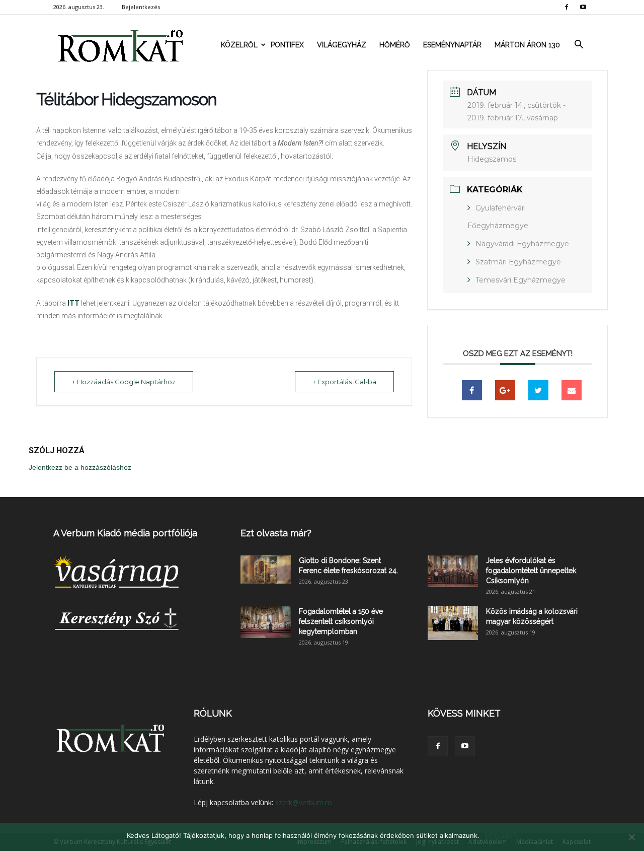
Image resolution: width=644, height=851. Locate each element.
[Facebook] (566, 7)
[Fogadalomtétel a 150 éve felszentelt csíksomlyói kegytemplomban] (265, 622)
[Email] (571, 390)
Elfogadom (501, 835)
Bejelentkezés (141, 7)
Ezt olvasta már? (275, 533)
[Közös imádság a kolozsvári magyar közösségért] (453, 623)
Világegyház (341, 45)
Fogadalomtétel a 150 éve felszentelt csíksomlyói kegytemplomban (341, 621)
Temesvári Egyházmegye (520, 280)
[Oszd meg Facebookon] (472, 390)
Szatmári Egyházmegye (518, 261)
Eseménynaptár (452, 45)
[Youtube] (583, 7)
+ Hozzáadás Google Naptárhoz (124, 382)
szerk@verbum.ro (303, 802)
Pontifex (287, 45)
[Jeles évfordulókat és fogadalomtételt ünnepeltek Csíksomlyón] (453, 571)
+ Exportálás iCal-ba (344, 382)
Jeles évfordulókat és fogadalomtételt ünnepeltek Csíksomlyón (531, 570)
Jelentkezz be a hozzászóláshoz (80, 467)
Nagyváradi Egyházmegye (522, 243)
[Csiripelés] (538, 390)
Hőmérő (394, 45)
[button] (579, 45)
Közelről (239, 45)
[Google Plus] (505, 390)
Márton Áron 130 (527, 45)
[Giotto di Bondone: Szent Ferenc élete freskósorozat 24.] (265, 569)
